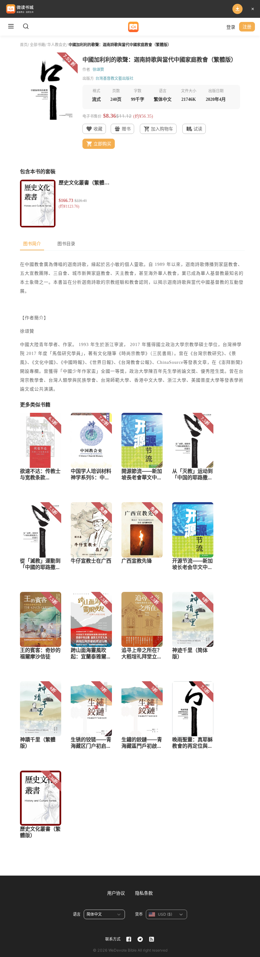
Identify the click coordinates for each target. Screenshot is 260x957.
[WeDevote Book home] (133, 26)
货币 (139, 914)
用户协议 (116, 893)
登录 (230, 27)
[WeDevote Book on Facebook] (129, 939)
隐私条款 (144, 893)
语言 (77, 914)
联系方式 (112, 939)
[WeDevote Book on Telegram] (140, 939)
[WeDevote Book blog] (151, 939)
